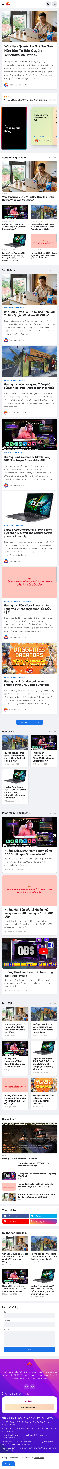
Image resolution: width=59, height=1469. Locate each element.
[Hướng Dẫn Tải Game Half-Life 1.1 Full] (29, 1138)
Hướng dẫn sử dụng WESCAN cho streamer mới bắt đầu (33, 1164)
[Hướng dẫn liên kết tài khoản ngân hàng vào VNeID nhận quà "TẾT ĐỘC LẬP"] (29, 582)
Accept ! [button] (8, 1464)
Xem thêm (53, 157)
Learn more (39, 1457)
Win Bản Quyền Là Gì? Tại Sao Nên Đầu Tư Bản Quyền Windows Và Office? (28, 50)
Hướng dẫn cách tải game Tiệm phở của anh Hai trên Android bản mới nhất (42, 226)
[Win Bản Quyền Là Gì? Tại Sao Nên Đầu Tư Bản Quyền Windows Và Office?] (29, 26)
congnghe (9, 308)
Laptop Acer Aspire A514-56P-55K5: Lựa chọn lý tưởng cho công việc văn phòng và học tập (14, 256)
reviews (22, 380)
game (42, 136)
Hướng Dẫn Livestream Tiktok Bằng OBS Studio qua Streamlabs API (15, 226)
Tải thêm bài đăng (28, 722)
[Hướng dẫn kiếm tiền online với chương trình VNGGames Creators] (29, 658)
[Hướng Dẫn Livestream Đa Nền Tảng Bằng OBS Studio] (29, 953)
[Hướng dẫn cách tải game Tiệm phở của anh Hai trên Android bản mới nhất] (44, 212)
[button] (4, 4)
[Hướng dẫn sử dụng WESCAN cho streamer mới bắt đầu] (9, 1166)
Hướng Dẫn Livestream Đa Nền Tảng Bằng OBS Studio (28, 973)
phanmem (8, 453)
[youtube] (32, 1386)
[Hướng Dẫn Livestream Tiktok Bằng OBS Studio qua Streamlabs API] (15, 212)
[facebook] (26, 1386)
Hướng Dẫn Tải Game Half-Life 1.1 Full (43, 117)
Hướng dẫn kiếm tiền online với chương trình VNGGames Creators (26, 683)
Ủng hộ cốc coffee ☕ (29, 1407)
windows (20, 308)
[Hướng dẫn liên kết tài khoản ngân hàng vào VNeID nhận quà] (44, 241)
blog (36, 136)
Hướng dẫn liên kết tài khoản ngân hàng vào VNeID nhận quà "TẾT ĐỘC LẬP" (44, 255)
